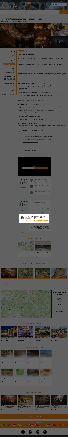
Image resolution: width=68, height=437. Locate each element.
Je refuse (38, 220)
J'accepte (44, 220)
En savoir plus (30, 220)
